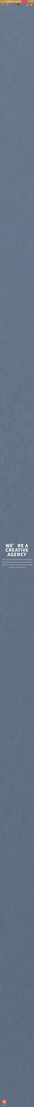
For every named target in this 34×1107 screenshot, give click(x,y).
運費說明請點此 (25, 1)
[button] (2, 4)
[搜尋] (7, 4)
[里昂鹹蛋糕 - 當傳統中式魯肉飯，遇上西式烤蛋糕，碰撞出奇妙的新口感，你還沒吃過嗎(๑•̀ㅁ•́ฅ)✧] (17, 4)
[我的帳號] (27, 5)
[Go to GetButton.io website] (4, 1105)
